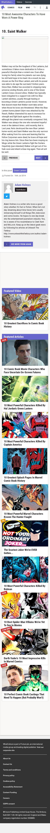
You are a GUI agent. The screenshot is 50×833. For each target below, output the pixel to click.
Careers (6, 798)
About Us (6, 758)
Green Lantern (20, 170)
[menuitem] (7, 2)
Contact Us (7, 764)
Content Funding (10, 792)
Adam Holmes (23, 185)
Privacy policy (8, 775)
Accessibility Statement (12, 787)
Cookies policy (9, 781)
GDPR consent (9, 804)
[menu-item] (11, 7)
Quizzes (28, 2)
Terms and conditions (12, 770)
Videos (19, 2)
